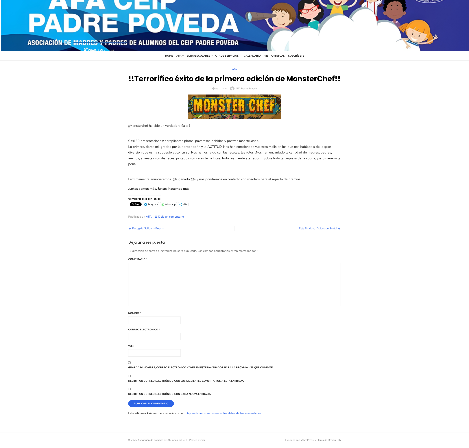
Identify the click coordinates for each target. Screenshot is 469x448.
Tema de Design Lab (329, 440)
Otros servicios (227, 56)
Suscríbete (296, 56)
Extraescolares (198, 56)
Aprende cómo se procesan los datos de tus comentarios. (224, 413)
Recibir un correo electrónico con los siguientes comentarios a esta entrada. (186, 381)
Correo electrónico (144, 329)
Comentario (137, 259)
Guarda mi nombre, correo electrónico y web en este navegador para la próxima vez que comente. (200, 367)
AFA (178, 56)
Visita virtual (274, 56)
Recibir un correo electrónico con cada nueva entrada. (169, 394)
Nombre (134, 313)
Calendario (252, 56)
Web (131, 346)
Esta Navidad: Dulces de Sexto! (318, 228)
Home (169, 56)
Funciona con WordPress (299, 440)
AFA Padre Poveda (246, 88)
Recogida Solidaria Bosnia (148, 228)
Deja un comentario (171, 217)
